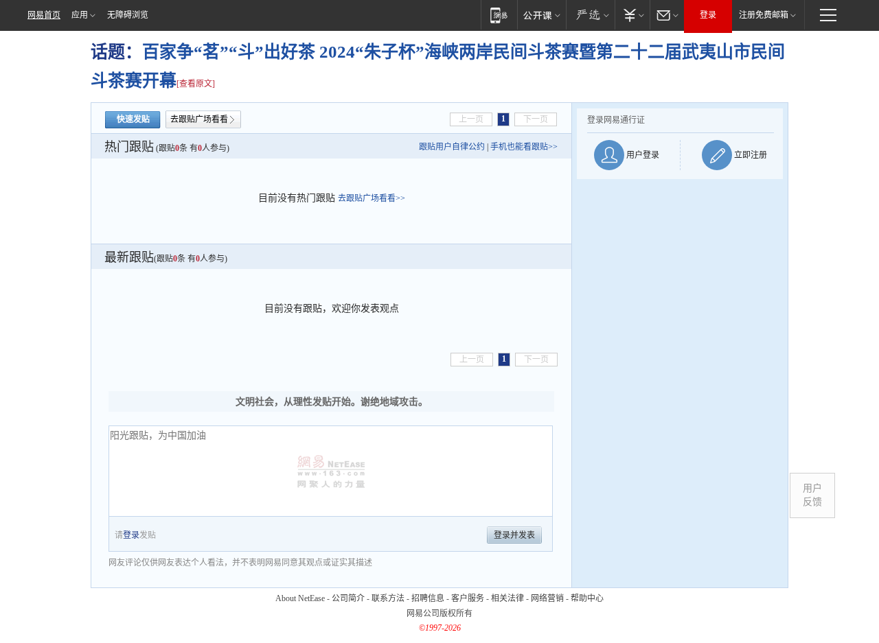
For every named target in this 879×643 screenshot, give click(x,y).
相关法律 (507, 598)
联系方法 (388, 598)
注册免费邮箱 (763, 15)
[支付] (632, 15)
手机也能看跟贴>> (524, 147)
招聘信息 (427, 598)
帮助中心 (587, 598)
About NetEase (300, 598)
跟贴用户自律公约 (452, 147)
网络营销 (547, 598)
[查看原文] (195, 84)
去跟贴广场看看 (199, 119)
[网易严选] (590, 15)
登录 (708, 15)
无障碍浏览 (127, 15)
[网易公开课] (541, 15)
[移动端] (499, 15)
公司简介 (348, 598)
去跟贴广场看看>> (371, 198)
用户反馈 (812, 495)
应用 (79, 15)
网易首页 (43, 15)
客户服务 (467, 598)
